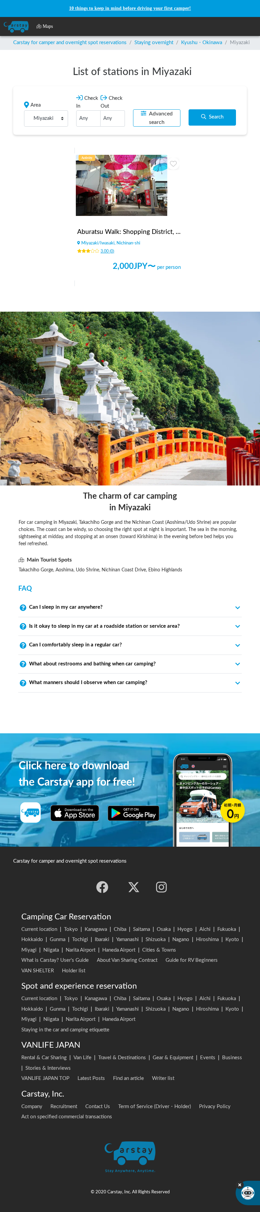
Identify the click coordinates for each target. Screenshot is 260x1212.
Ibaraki (102, 939)
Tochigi (80, 939)
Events (207, 1057)
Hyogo (185, 929)
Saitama (141, 929)
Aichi (205, 929)
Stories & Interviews (48, 1068)
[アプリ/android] (133, 813)
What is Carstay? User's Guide (55, 960)
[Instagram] (161, 887)
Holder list (73, 970)
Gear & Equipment (173, 1057)
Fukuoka (226, 929)
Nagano (180, 939)
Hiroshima (207, 939)
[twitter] (134, 887)
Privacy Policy (215, 1106)
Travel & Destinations (122, 1057)
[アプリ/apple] (74, 813)
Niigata (51, 950)
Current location (39, 929)
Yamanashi (127, 939)
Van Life (82, 1057)
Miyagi (29, 950)
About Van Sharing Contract (127, 960)
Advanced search (161, 118)
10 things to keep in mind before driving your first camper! (130, 8)
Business (232, 1057)
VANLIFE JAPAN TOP (45, 1078)
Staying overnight (153, 42)
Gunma (57, 939)
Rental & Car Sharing (44, 1057)
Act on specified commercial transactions (66, 1116)
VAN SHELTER (37, 970)
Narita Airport (80, 950)
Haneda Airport (118, 950)
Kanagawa (96, 929)
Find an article (128, 1078)
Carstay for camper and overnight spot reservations (70, 42)
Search (216, 117)
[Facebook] (102, 887)
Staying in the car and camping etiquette (65, 1029)
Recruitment (63, 1106)
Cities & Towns (159, 950)
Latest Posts (91, 1078)
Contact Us (97, 1106)
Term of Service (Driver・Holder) (154, 1106)
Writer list (163, 1078)
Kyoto (232, 939)
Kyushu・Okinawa (201, 42)
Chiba (120, 929)
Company (31, 1106)
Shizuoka (156, 939)
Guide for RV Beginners (192, 960)
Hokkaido (32, 939)
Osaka (164, 929)
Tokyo (71, 929)
